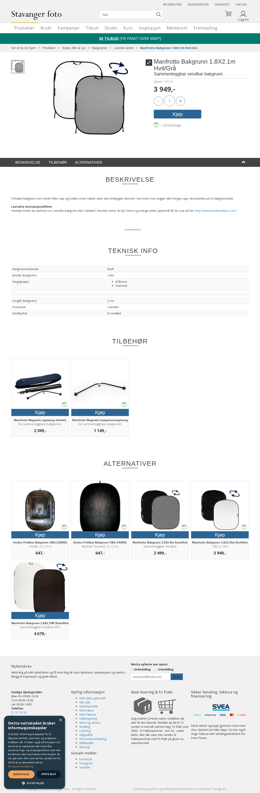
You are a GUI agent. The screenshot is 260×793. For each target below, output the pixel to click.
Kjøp (178, 114)
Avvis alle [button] (48, 774)
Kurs (128, 28)
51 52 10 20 (19, 712)
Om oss (241, 4)
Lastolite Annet (124, 48)
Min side (84, 702)
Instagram (86, 763)
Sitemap (84, 747)
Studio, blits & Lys (74, 48)
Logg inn (243, 19)
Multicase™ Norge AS (212, 789)
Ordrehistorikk (88, 706)
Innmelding (142, 669)
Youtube (84, 767)
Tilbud (92, 28)
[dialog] (34, 752)
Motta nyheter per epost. (149, 664)
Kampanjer (69, 28)
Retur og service (90, 723)
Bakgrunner (99, 48)
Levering (84, 731)
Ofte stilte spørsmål (92, 698)
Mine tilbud (86, 710)
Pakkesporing (88, 718)
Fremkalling (205, 28)
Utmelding (165, 669)
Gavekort (222, 4)
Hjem (32, 48)
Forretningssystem (145, 789)
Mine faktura (87, 714)
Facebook (85, 759)
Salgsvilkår (86, 735)
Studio (111, 28)
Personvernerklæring (92, 739)
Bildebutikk (172, 4)
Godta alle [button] (21, 774)
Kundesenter (198, 4)
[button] (34, 783)
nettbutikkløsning (174, 789)
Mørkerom (177, 28)
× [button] (60, 720)
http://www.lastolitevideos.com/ (216, 211)
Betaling (84, 727)
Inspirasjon (150, 28)
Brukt (46, 28)
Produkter (24, 28)
